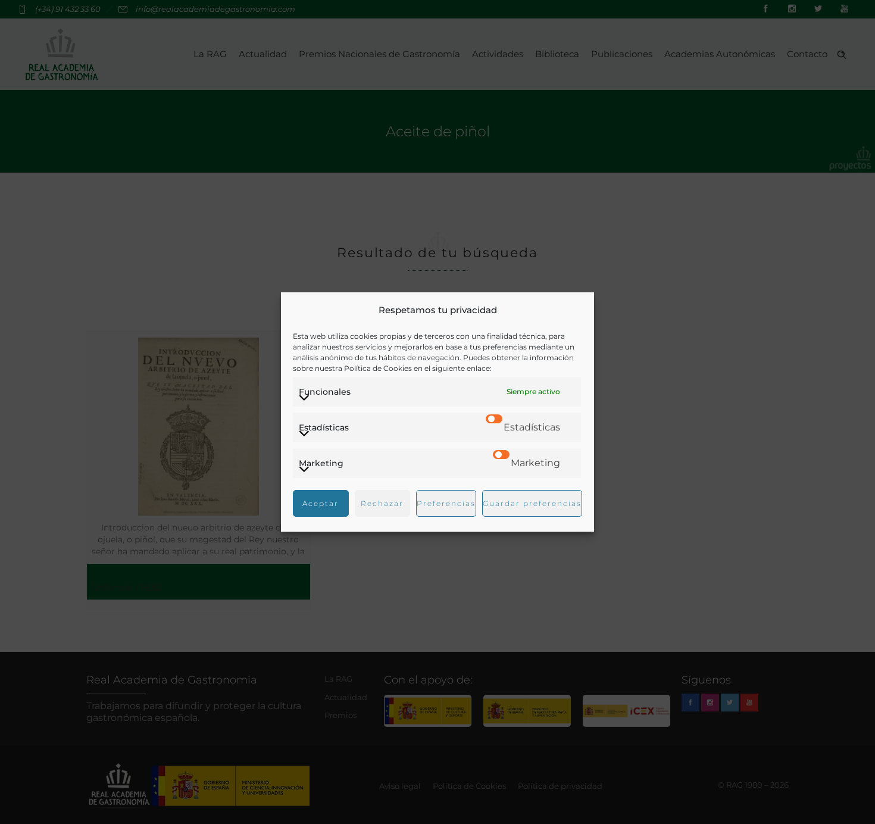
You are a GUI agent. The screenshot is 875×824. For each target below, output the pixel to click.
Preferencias (446, 503)
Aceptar (320, 503)
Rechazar (382, 503)
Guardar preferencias (532, 503)
